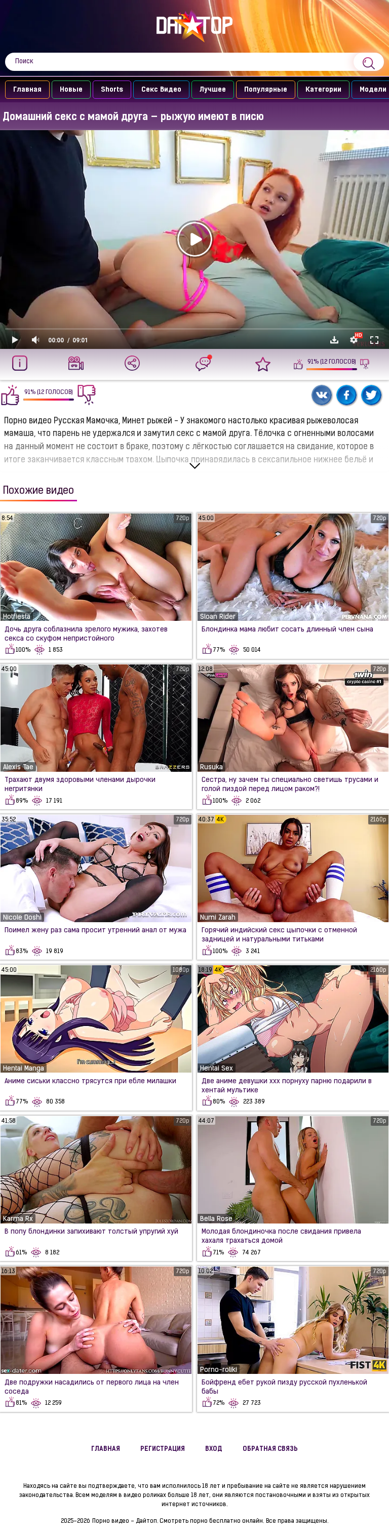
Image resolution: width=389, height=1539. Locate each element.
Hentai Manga (23, 1069)
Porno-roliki (218, 1370)
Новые (71, 90)
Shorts (112, 90)
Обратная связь (270, 1449)
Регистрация (162, 1449)
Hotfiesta (16, 617)
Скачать (334, 339)
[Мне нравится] (298, 364)
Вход (213, 1449)
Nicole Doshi (22, 918)
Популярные (265, 90)
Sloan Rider (218, 617)
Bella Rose (216, 1219)
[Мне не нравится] (365, 364)
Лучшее (213, 90)
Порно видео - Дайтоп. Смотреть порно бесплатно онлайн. (178, 1521)
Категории (323, 90)
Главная (27, 90)
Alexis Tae (18, 767)
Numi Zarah (218, 918)
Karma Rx (18, 1219)
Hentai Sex (216, 1069)
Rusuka (211, 767)
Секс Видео (161, 90)
